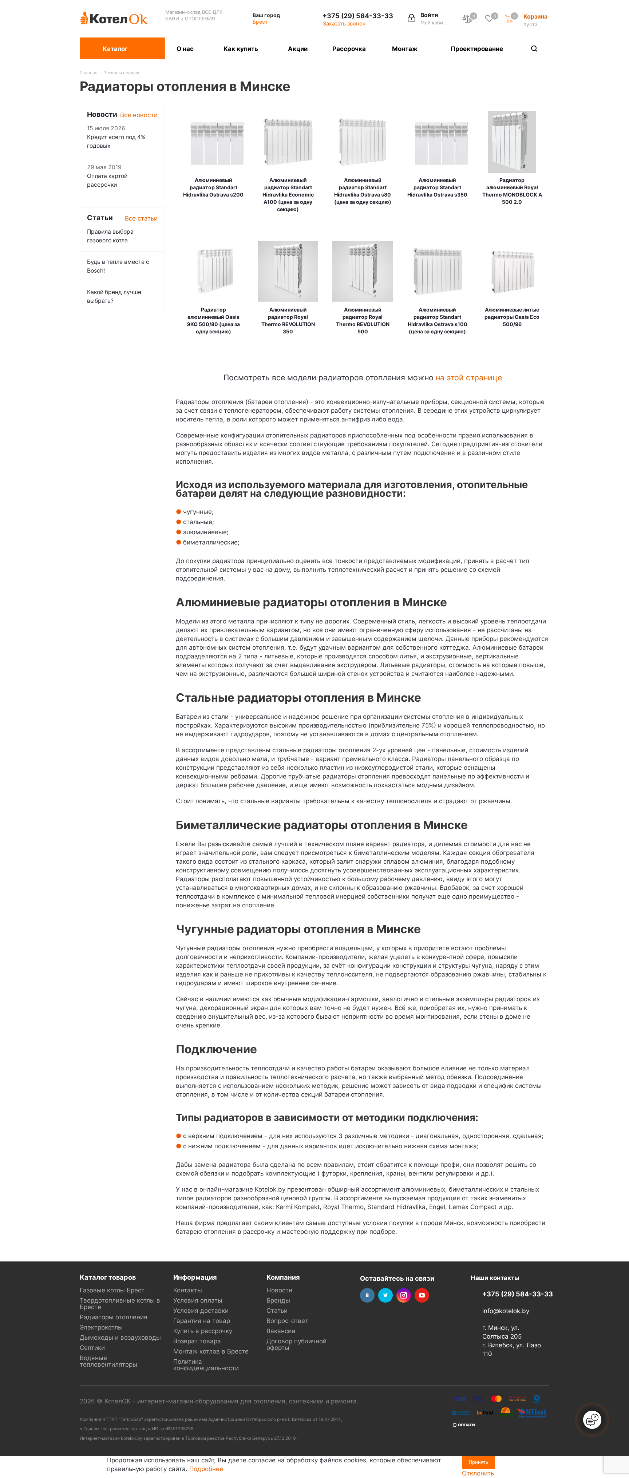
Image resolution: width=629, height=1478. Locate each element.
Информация (195, 1277)
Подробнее (206, 1469)
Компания (283, 1277)
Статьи (277, 1310)
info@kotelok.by (505, 1311)
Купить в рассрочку (202, 1331)
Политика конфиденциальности (206, 1365)
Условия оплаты (197, 1300)
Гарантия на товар (201, 1320)
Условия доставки (201, 1310)
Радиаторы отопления (113, 1317)
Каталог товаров (108, 1277)
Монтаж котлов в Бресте (211, 1351)
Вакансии (280, 1331)
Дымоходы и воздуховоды (120, 1337)
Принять (478, 1462)
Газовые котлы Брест (112, 1290)
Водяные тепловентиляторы (108, 1361)
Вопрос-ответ (287, 1320)
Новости (279, 1290)
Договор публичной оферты (296, 1344)
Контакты (187, 1290)
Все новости (139, 115)
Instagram (403, 1295)
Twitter (385, 1295)
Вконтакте (367, 1295)
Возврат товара (197, 1341)
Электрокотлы (101, 1327)
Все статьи (141, 218)
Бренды (278, 1300)
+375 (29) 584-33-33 (358, 16)
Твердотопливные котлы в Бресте (120, 1304)
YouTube (422, 1295)
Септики (92, 1347)
